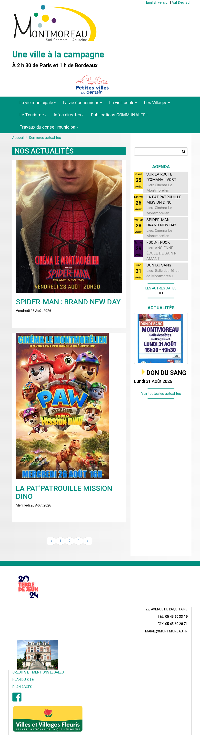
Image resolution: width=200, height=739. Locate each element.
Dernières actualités (45, 138)
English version (158, 2)
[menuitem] (16, 700)
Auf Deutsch (181, 2)
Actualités (161, 307)
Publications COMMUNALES (118, 114)
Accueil (18, 138)
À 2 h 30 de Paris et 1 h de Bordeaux (55, 65)
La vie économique (81, 102)
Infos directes (67, 114)
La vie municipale (36, 102)
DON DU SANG (166, 372)
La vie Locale (121, 102)
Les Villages (156, 102)
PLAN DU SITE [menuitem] (23, 680)
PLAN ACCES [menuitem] (22, 687)
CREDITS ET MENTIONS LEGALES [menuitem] (38, 672)
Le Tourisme (32, 114)
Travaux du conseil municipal (48, 127)
